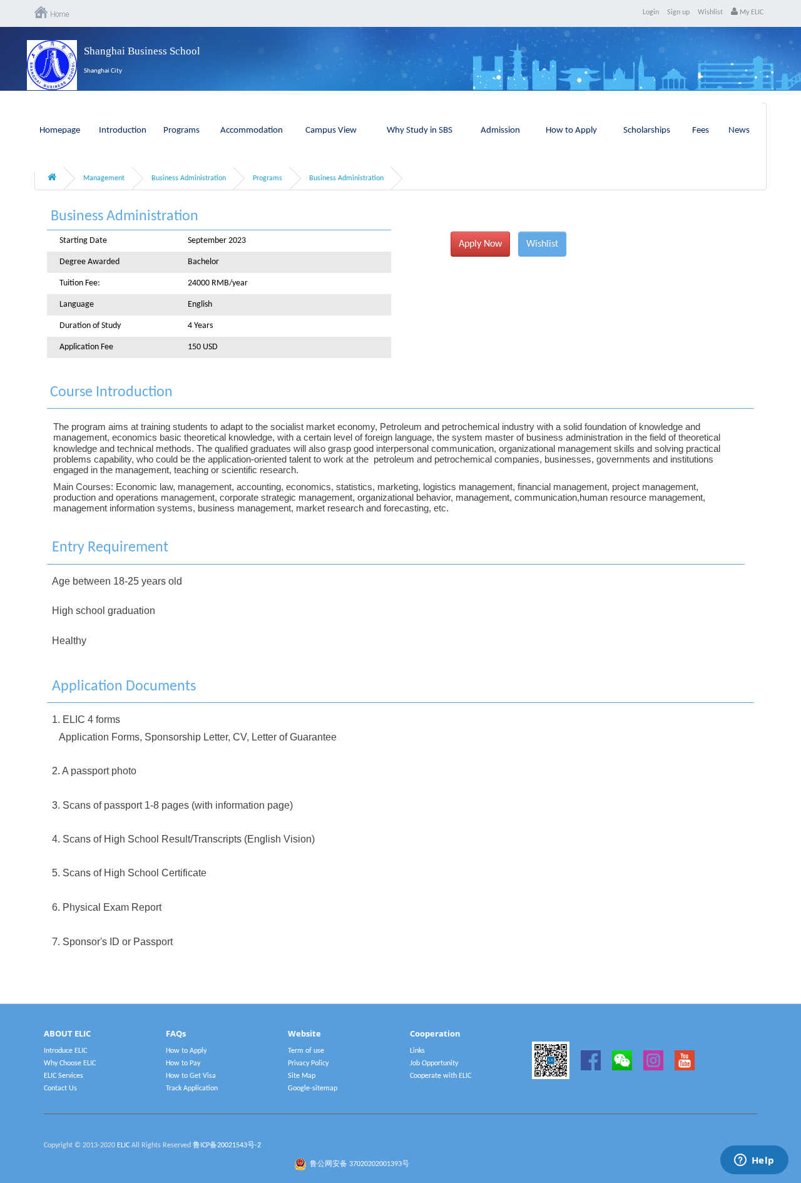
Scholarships (646, 130)
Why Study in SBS (419, 130)
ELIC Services (63, 1076)
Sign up (678, 12)
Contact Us (60, 1088)
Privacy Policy (308, 1063)
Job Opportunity (434, 1063)
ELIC (123, 1145)
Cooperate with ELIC (440, 1076)
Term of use (306, 1051)
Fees (700, 130)
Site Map (301, 1076)
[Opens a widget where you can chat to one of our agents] (754, 1161)
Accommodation (251, 130)
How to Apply (571, 130)
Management (104, 178)
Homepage (59, 130)
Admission (500, 130)
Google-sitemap (312, 1088)
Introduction (122, 130)
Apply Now (480, 244)
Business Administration (188, 178)
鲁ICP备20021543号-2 (227, 1145)
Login (651, 12)
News (739, 130)
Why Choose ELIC (70, 1063)
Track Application (192, 1088)
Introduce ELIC (65, 1051)
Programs (181, 130)
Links (417, 1051)
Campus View (331, 130)
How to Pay (183, 1063)
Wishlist (710, 12)
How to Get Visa (191, 1076)
